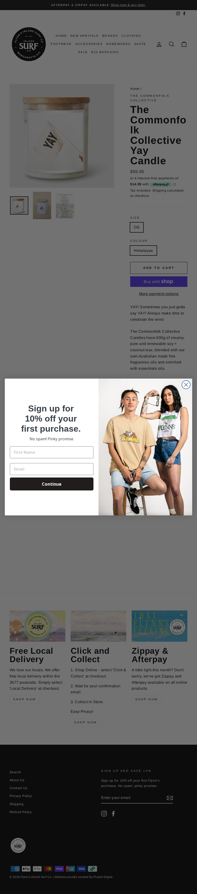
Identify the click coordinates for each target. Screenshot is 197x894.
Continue (52, 484)
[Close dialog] (186, 385)
